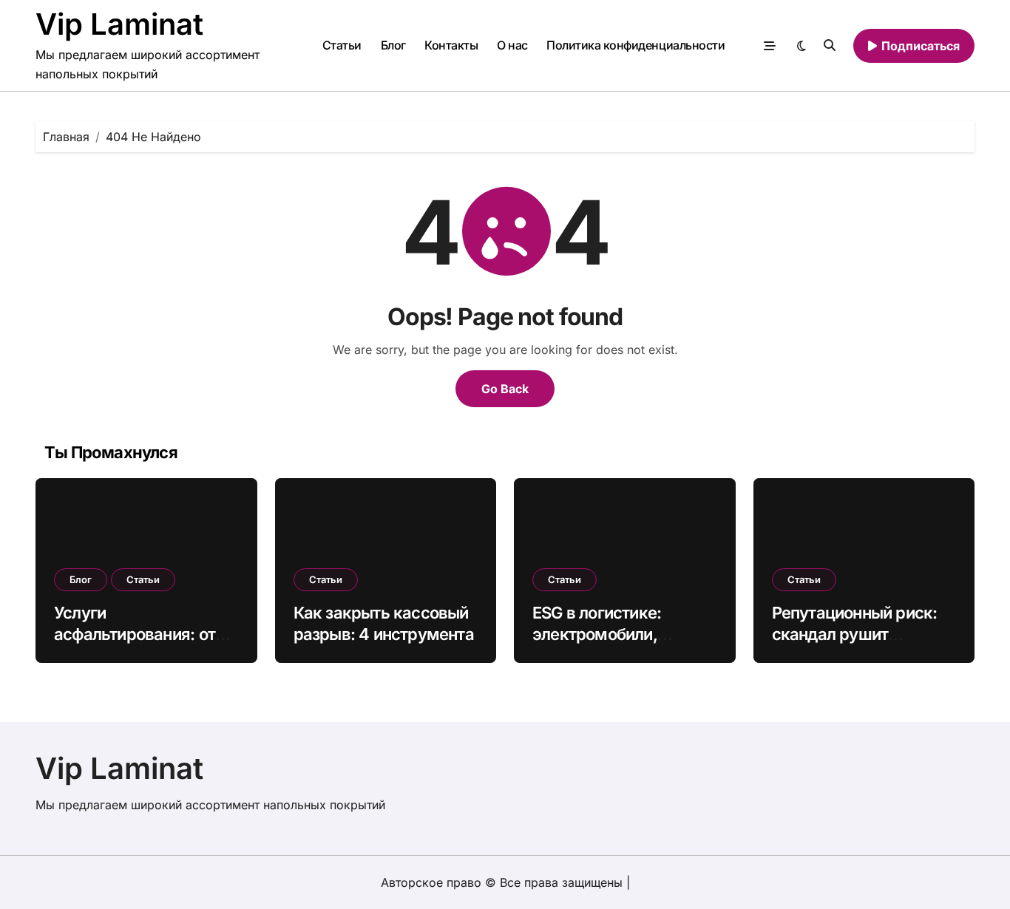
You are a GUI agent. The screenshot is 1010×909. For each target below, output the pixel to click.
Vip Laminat (119, 24)
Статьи (342, 45)
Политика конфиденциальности (635, 45)
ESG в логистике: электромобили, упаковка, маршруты (614, 633)
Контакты (451, 45)
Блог (393, 45)
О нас (512, 45)
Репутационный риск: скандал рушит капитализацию (855, 633)
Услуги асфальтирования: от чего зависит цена (134, 633)
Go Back (505, 388)
